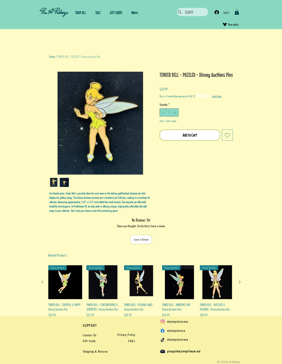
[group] (141, 293)
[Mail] (162, 351)
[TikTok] (162, 340)
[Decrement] (163, 112)
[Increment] (175, 112)
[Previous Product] (42, 282)
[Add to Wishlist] (227, 135)
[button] (237, 12)
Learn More (217, 96)
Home (52, 57)
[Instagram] (162, 321)
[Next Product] (239, 282)
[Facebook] (162, 330)
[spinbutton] (169, 112)
